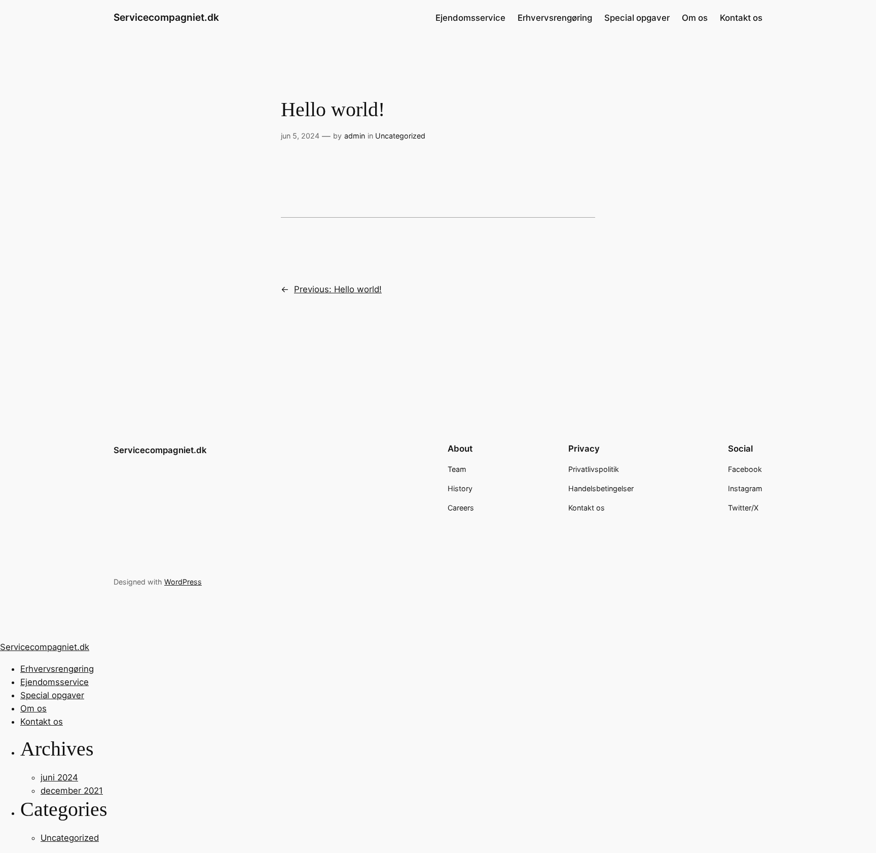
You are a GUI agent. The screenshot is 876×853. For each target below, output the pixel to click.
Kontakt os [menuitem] (41, 721)
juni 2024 (59, 777)
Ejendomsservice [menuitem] (54, 682)
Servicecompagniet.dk (166, 17)
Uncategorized (400, 135)
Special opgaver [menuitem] (52, 695)
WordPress (183, 581)
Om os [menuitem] (33, 708)
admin (354, 135)
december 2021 (72, 791)
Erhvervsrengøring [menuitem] (57, 669)
